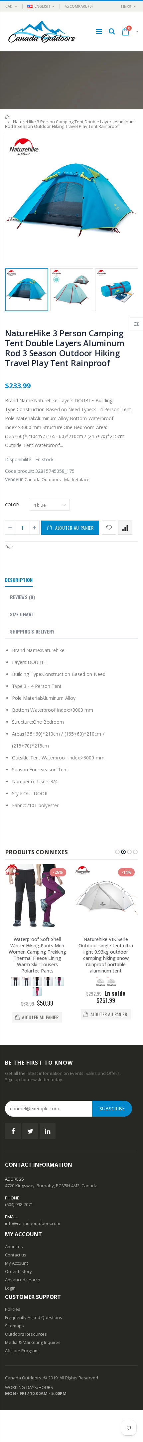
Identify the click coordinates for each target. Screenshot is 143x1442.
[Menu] (99, 31)
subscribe (112, 1108)
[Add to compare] (125, 528)
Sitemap (13, 1326)
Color (12, 505)
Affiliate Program (22, 1351)
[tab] (19, 580)
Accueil (7, 117)
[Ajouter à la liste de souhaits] (109, 528)
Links (126, 6)
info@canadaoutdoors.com (32, 1223)
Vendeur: (14, 479)
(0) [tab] (22, 596)
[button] (117, 852)
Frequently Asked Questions (33, 1317)
